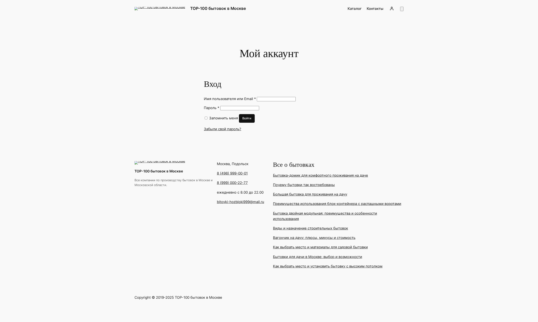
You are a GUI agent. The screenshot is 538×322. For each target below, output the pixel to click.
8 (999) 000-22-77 (232, 183)
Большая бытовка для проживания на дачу (310, 194)
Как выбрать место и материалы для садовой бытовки (320, 247)
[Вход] (391, 8)
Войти (246, 118)
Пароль (211, 108)
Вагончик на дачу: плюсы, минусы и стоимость (314, 238)
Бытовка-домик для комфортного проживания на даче (320, 175)
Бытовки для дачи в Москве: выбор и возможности (317, 257)
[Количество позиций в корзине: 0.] (402, 9)
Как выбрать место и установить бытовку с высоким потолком (327, 266)
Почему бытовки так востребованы (304, 185)
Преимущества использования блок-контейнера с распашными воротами (337, 204)
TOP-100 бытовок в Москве (218, 8)
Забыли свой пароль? (222, 129)
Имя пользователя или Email (230, 99)
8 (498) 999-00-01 (232, 173)
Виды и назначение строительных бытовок (310, 228)
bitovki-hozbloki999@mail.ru (240, 202)
